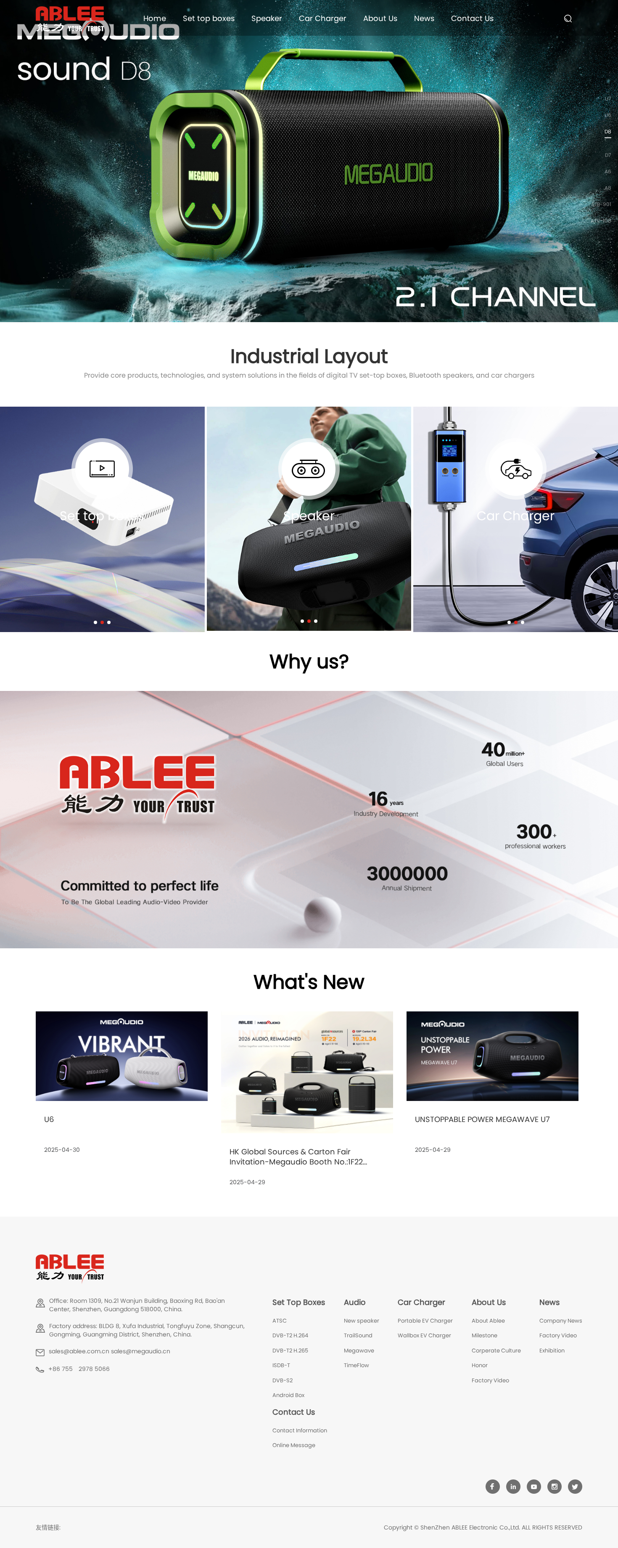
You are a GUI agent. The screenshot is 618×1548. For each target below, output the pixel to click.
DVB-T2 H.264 (290, 1335)
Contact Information (299, 1430)
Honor (480, 1365)
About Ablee (488, 1321)
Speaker (266, 18)
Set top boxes (209, 18)
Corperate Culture (496, 1351)
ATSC (279, 1321)
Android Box (288, 1395)
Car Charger (322, 18)
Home (154, 18)
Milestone (484, 1335)
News (424, 18)
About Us (380, 18)
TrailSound (358, 1335)
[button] (95, 622)
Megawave (359, 1351)
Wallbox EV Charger (424, 1335)
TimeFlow (356, 1365)
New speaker (361, 1321)
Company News (560, 1321)
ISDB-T (281, 1365)
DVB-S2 (282, 1380)
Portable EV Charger (425, 1321)
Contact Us (472, 18)
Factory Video (490, 1380)
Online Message (293, 1445)
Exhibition (552, 1351)
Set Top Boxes (298, 1302)
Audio (355, 1302)
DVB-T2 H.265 (290, 1351)
